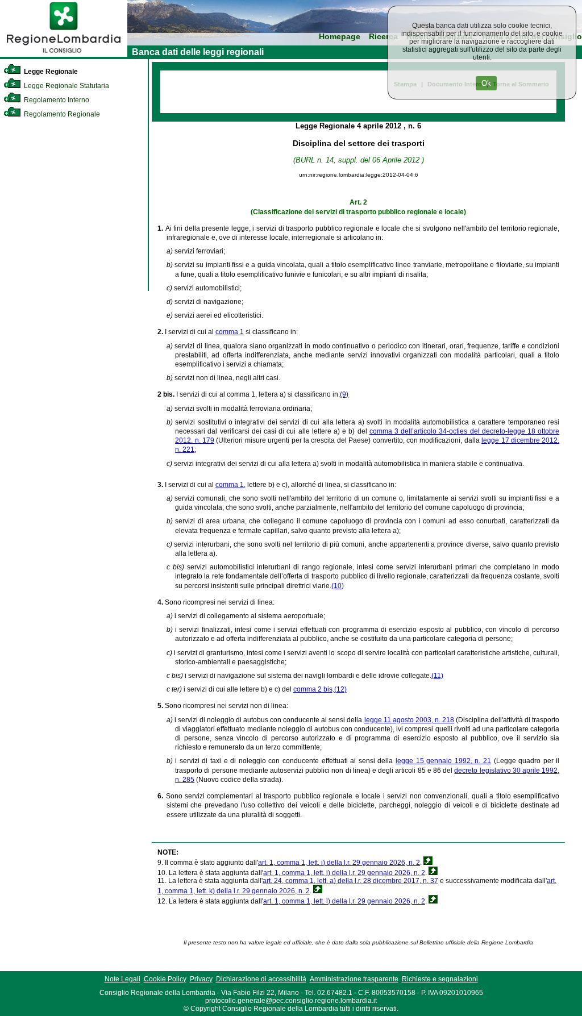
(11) (437, 676)
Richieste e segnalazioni (440, 979)
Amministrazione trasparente (354, 979)
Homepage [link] (339, 36)
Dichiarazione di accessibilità (261, 979)
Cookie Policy (165, 979)
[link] (63, 55)
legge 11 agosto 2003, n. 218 (409, 720)
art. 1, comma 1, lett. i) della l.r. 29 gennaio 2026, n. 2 (339, 863)
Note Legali (122, 979)
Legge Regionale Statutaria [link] (65, 86)
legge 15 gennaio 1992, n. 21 (443, 761)
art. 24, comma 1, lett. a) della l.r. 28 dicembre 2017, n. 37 (350, 881)
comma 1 (229, 332)
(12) (340, 689)
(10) (337, 586)
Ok (486, 83)
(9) (344, 394)
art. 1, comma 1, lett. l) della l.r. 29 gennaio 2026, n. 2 (344, 901)
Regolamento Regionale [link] (61, 114)
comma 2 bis (312, 689)
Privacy (201, 979)
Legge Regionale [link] (50, 72)
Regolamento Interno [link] (55, 100)
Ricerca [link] (383, 36)
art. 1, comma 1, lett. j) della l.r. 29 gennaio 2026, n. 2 (344, 873)
